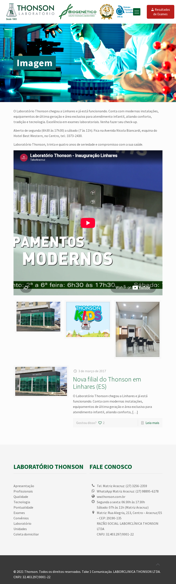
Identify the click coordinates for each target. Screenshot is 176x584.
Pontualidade (23, 507)
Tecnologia (22, 502)
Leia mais (152, 423)
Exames (19, 513)
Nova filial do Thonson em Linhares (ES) (107, 382)
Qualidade (21, 496)
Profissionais (23, 491)
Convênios (21, 518)
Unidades (20, 529)
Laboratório (22, 523)
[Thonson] (72, 12)
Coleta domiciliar (26, 534)
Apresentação (24, 486)
